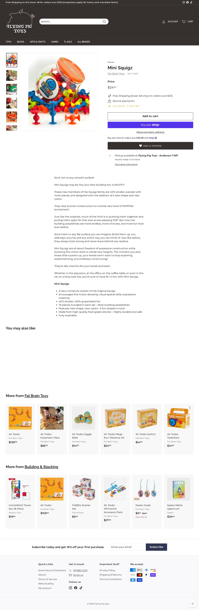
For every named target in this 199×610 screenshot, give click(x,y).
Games (54, 42)
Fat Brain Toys (116, 73)
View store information (126, 164)
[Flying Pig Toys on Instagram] (70, 587)
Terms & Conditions (110, 579)
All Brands (84, 42)
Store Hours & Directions (52, 570)
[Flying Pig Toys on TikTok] (80, 587)
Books (20, 42)
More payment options (150, 132)
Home (111, 62)
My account (44, 588)
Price (111, 81)
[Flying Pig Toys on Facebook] (75, 587)
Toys (8, 42)
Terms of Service (47, 579)
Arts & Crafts (37, 42)
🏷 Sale (68, 42)
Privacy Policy (107, 570)
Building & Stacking (41, 467)
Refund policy (46, 583)
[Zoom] (59, 92)
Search (42, 574)
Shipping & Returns (110, 574)
